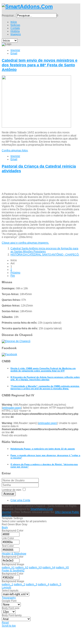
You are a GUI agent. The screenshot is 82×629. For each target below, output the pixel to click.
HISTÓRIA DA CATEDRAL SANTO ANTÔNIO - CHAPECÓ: (44, 254)
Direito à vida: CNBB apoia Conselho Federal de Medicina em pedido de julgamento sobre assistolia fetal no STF (43, 369)
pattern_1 (7, 584)
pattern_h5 (62, 567)
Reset (5, 622)
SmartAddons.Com (41, 509)
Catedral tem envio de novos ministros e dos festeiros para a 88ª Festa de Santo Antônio (39, 65)
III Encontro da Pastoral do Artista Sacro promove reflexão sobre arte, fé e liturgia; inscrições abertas (45, 378)
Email (13, 53)
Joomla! (6, 512)
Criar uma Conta (20, 500)
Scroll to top (9, 625)
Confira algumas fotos (15, 150)
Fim (12, 275)
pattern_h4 (48, 567)
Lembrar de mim (11, 489)
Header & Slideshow (14, 553)
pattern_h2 (21, 567)
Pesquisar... (9, 15)
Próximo (15, 272)
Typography (9, 597)
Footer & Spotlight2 (13, 570)
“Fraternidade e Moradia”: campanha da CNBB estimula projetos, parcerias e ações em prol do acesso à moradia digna (45, 387)
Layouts (6, 587)
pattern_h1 (8, 567)
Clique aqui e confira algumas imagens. (25, 242)
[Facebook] (9, 354)
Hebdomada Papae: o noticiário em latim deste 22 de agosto (42, 449)
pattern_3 (31, 584)
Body (5, 527)
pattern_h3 (35, 567)
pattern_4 (43, 584)
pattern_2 (19, 584)
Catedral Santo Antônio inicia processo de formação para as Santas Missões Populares (44, 250)
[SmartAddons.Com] (27, 6)
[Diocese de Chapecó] (16, 341)
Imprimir (15, 50)
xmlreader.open (11, 407)
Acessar (8, 493)
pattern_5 (55, 584)
